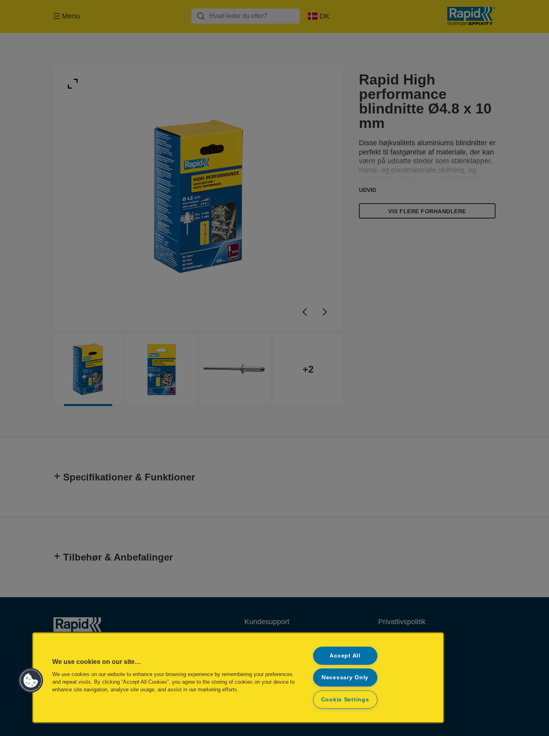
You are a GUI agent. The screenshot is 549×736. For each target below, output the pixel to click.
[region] (238, 677)
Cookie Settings (345, 699)
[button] (31, 680)
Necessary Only (345, 677)
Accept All (345, 655)
